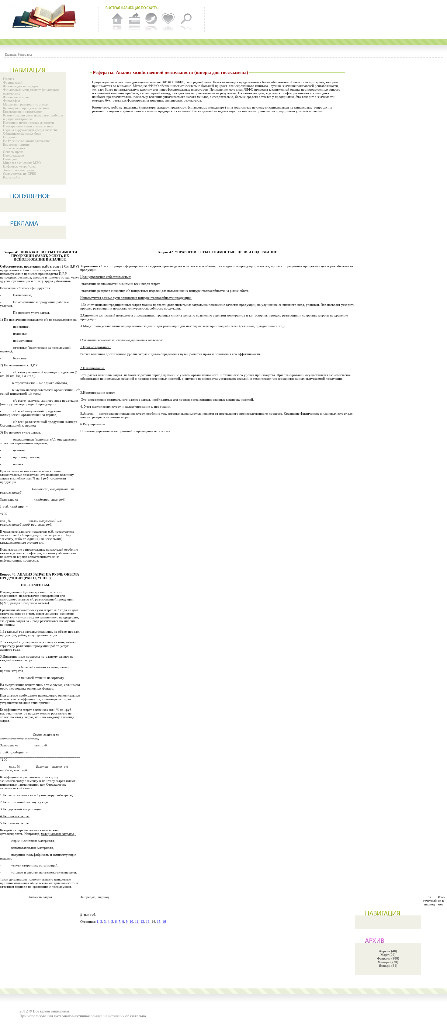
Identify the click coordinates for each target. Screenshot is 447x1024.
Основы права (13, 152)
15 (159, 921)
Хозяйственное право (18, 170)
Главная (8, 79)
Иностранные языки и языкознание (28, 126)
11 (137, 921)
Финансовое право (16, 97)
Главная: (11, 54)
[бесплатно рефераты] (45, 16)
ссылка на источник (107, 1016)
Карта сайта (11, 177)
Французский (13, 82)
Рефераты (25, 54)
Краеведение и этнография (22, 111)
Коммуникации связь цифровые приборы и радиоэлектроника (33, 117)
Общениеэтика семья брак (22, 133)
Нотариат (10, 137)
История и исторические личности (28, 122)
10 (131, 921)
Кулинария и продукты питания (26, 108)
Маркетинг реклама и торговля (25, 104)
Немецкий (10, 159)
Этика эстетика (14, 148)
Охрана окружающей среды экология (30, 130)
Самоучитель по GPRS (19, 173)
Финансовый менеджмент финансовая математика (31, 91)
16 (164, 921)
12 (142, 921)
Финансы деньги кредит (20, 86)
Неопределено (13, 155)
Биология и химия (16, 144)
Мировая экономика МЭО (22, 162)
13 (148, 921)
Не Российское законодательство (26, 141)
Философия (11, 100)
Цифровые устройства (19, 166)
